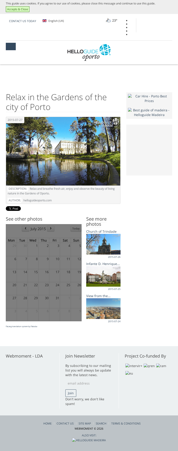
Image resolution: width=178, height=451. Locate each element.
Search (101, 423)
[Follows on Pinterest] (131, 34)
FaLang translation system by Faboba (21, 326)
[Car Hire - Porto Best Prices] (149, 98)
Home (47, 423)
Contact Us (65, 423)
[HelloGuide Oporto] (89, 52)
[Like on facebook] (131, 20)
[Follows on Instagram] (131, 31)
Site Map (85, 423)
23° (114, 20)
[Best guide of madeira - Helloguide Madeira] (149, 112)
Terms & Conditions (126, 423)
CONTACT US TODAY (22, 21)
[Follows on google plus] (131, 24)
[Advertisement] (153, 149)
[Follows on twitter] (131, 27)
